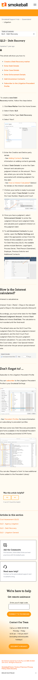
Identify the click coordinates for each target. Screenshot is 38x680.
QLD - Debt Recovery (8, 528)
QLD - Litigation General (9, 533)
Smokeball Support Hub (10, 19)
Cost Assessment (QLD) (9, 519)
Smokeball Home (8, 667)
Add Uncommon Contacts (14, 79)
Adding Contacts (15, 158)
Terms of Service (20, 667)
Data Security (12, 669)
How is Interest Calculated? (19, 183)
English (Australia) (8, 673)
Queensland (26, 19)
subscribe (10, 381)
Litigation (7, 22)
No (15, 497)
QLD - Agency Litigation (9, 524)
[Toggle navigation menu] (35, 4)
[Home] (14, 5)
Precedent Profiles (11, 419)
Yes (7, 497)
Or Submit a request (19, 646)
